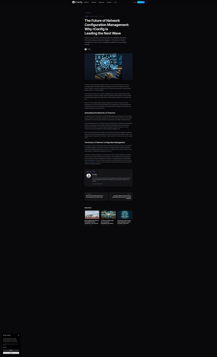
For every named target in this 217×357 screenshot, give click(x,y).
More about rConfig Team (97, 183)
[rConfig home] (77, 2)
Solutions (93, 2)
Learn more (5, 347)
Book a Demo (141, 2)
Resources (101, 2)
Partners (109, 2)
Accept (11, 352)
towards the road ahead (90, 162)
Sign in (135, 2)
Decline (11, 350)
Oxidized (89, 132)
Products (86, 2)
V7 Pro (108, 149)
